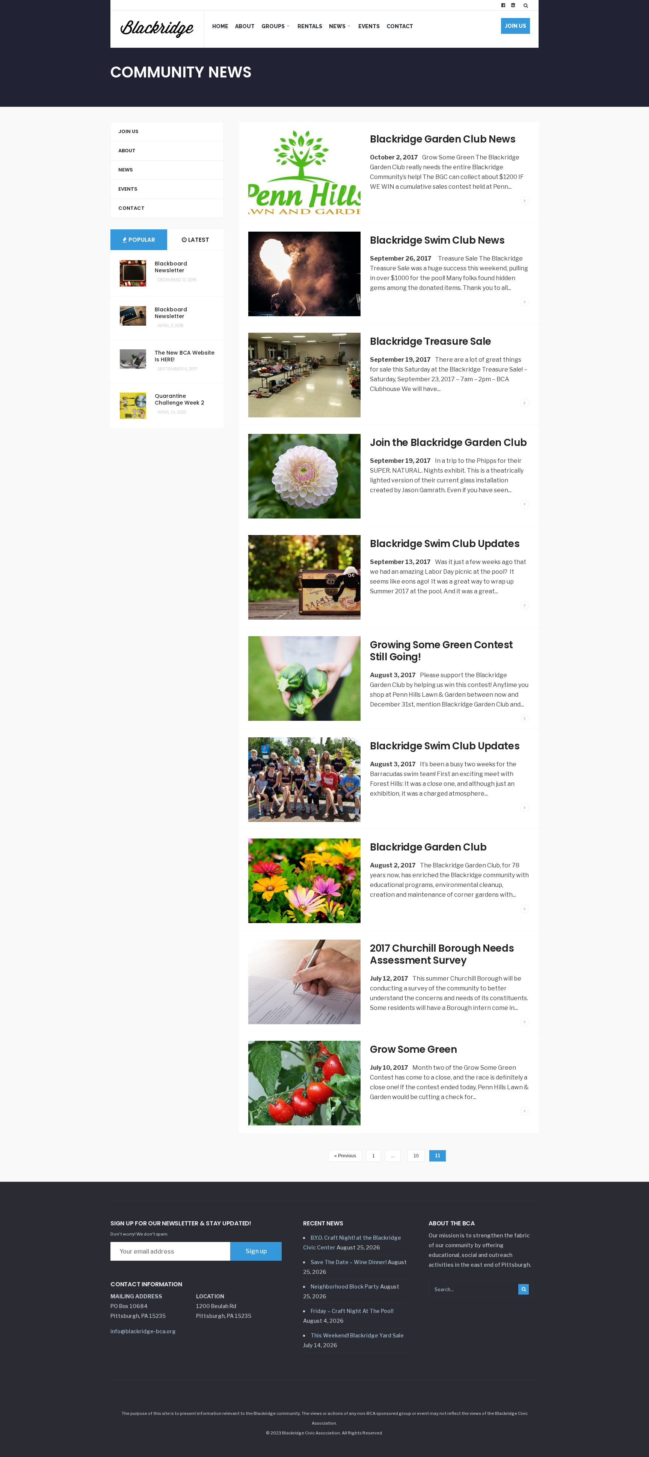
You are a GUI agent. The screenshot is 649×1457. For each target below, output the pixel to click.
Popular (141, 240)
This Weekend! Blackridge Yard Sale (357, 1335)
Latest (198, 240)
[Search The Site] (527, 5)
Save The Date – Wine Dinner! (348, 1262)
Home (220, 26)
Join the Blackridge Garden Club (448, 442)
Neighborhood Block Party (345, 1286)
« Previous (345, 1155)
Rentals (309, 26)
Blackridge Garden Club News (442, 139)
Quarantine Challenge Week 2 (179, 399)
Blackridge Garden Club (428, 847)
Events (369, 26)
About (245, 26)
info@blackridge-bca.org (143, 1331)
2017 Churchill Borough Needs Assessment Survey (442, 954)
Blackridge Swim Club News (437, 240)
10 (416, 1155)
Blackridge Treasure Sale (430, 341)
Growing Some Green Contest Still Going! (441, 651)
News (337, 26)
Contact (399, 26)
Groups (273, 26)
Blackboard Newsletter (171, 267)
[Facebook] (503, 5)
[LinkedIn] (513, 5)
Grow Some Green (413, 1049)
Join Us (515, 26)
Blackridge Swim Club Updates (444, 543)
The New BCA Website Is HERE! (184, 356)
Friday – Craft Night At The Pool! (352, 1311)
